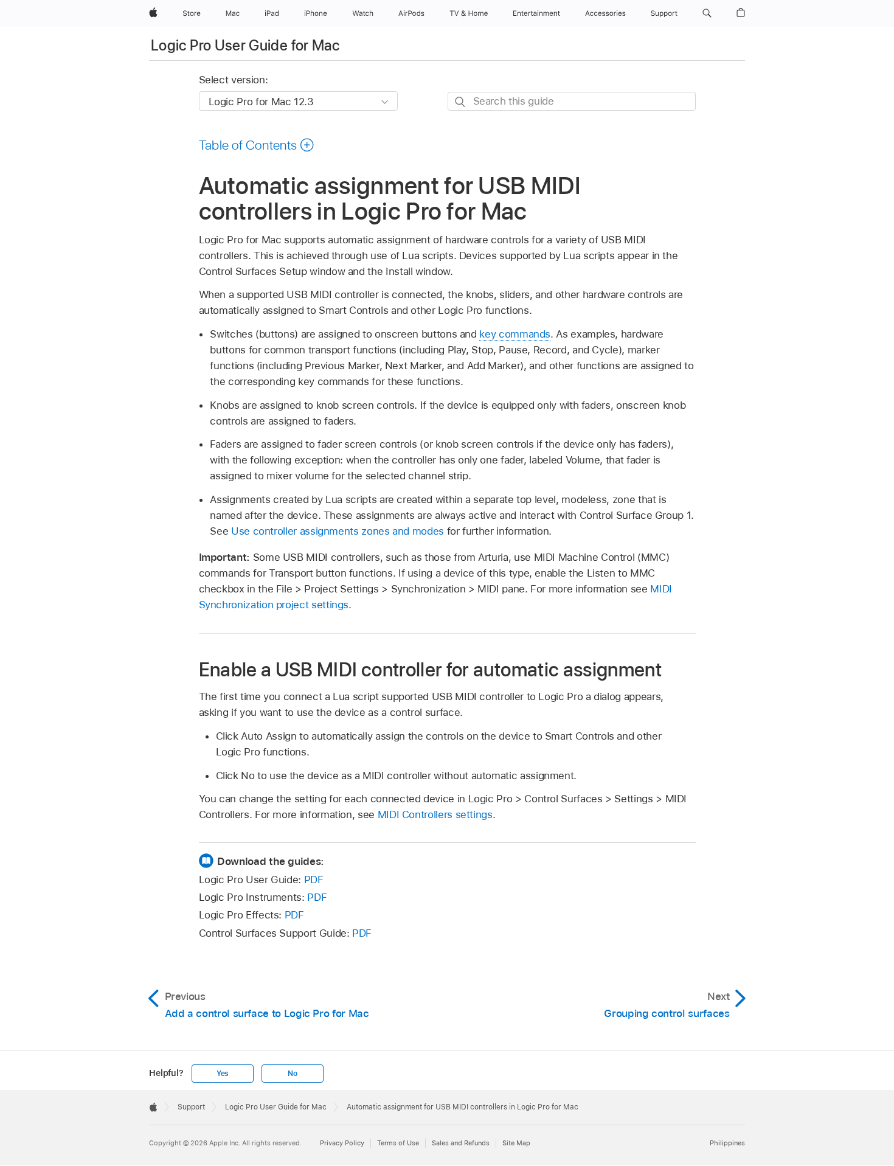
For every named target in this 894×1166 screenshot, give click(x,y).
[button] (707, 13)
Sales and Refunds (461, 1143)
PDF (314, 879)
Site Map (516, 1143)
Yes (223, 1073)
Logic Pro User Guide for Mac (245, 45)
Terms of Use (398, 1143)
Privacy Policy (342, 1143)
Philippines (727, 1143)
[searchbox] (572, 101)
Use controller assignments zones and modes (337, 531)
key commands (514, 334)
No (292, 1073)
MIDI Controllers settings (435, 814)
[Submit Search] (460, 101)
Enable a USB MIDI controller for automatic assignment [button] (430, 669)
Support (191, 1107)
